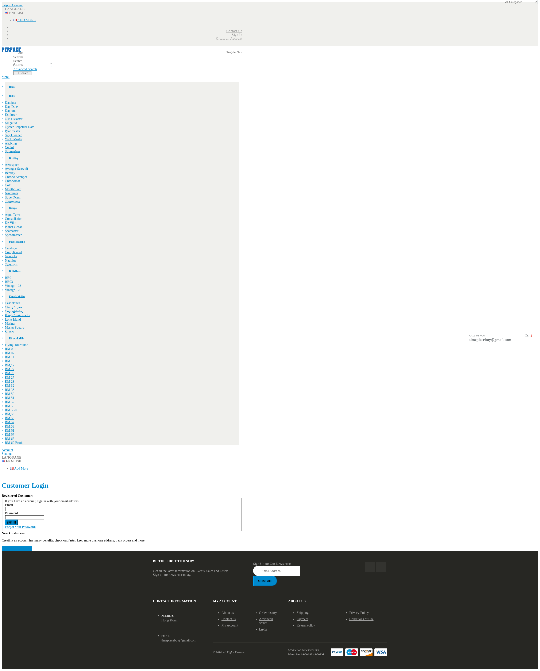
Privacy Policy (359, 612)
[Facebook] (370, 567)
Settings (7, 453)
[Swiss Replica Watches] (12, 53)
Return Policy (306, 625)
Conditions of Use (361, 619)
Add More (26, 20)
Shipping (303, 612)
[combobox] (32, 65)
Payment (302, 619)
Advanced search (266, 621)
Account (7, 450)
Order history (268, 612)
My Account (229, 625)
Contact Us (234, 31)
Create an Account (229, 38)
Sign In (237, 34)
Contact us (228, 619)
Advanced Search (25, 69)
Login (263, 629)
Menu (5, 77)
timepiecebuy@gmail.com (178, 640)
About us (227, 612)
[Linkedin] (381, 567)
